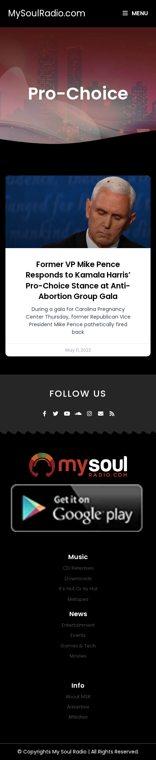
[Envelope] (100, 413)
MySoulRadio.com (47, 13)
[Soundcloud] (78, 413)
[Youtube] (67, 413)
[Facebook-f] (44, 413)
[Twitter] (55, 413)
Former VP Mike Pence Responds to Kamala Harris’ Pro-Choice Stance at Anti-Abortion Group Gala (78, 280)
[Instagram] (89, 413)
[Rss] (112, 413)
